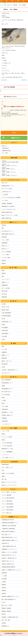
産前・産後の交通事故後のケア (9, 599)
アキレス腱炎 (5, 406)
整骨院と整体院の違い (7, 218)
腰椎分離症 (4, 358)
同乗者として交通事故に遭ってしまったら (11, 569)
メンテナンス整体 (6, 257)
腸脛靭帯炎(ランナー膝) (7, 448)
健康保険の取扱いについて (8, 185)
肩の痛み (4, 304)
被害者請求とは (5, 626)
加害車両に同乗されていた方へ (9, 555)
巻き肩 (3, 318)
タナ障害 (4, 400)
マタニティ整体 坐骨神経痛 (8, 498)
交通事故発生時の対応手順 (8, 519)
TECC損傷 (4, 336)
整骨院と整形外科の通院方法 (8, 531)
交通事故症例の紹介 (6, 150)
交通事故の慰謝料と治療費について (10, 540)
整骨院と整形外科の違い (7, 212)
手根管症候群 (5, 330)
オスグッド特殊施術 (6, 251)
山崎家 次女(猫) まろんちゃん (9, 175)
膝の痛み (4, 614)
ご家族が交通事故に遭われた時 (9, 546)
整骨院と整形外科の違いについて (9, 537)
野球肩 (3, 434)
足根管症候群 (5, 409)
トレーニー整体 (5, 254)
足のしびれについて (6, 372)
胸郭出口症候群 (5, 309)
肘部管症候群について (7, 321)
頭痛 (3, 276)
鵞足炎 (3, 397)
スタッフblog (5, 152)
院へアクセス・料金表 (7, 188)
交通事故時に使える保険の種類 (9, 525)
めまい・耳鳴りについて (7, 467)
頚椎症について (5, 282)
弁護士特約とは (5, 543)
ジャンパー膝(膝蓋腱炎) (7, 451)
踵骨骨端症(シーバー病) (7, 412)
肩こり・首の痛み (6, 288)
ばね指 (3, 339)
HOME (14, 132)
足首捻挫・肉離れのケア (7, 415)
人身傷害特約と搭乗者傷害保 (8, 528)
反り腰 (3, 367)
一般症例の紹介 (5, 148)
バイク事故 (4, 575)
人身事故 (4, 581)
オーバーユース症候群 (7, 436)
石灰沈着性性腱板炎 (6, 315)
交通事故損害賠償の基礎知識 (8, 566)
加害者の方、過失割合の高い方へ (9, 558)
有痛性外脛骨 (5, 421)
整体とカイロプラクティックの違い (10, 215)
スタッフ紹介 (5, 200)
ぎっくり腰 (4, 349)
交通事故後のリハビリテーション (9, 549)
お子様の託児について (7, 191)
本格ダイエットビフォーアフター (9, 485)
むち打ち (4, 602)
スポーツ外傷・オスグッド (8, 457)
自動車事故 (4, 572)
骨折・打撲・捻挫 (6, 620)
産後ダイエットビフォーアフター (9, 482)
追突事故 (4, 593)
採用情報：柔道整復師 (7, 203)
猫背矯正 (4, 263)
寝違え (3, 270)
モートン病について (6, 424)
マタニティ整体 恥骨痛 (7, 501)
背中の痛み (4, 294)
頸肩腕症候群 (5, 285)
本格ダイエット (5, 248)
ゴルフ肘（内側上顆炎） (7, 442)
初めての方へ (5, 182)
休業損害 (4, 623)
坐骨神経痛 (4, 237)
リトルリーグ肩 (5, 431)
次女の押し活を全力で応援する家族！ (10, 162)
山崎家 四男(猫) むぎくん (8, 168)
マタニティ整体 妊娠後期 (7, 506)
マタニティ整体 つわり (7, 512)
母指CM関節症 (5, 333)
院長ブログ (15, 138)
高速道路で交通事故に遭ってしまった (10, 596)
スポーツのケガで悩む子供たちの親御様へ (11, 197)
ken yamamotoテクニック (7, 231)
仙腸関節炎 (4, 352)
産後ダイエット (5, 245)
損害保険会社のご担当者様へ (8, 206)
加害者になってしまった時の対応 (9, 552)
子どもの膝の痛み (6, 394)
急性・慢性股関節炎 (6, 379)
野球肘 (3, 439)
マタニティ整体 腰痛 (6, 495)
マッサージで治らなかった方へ (9, 209)
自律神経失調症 (5, 464)
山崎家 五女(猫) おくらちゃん (9, 165)
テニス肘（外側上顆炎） (7, 445)
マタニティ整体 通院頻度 (7, 503)
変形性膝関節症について (7, 388)
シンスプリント (5, 454)
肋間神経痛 (4, 297)
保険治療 (4, 225)
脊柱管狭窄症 (5, 364)
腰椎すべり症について (7, 361)
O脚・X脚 (4, 479)
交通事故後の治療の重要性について (10, 522)
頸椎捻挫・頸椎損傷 (6, 608)
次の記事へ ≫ (24, 79)
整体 (3, 228)
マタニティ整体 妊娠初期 (7, 509)
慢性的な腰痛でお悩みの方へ (8, 234)
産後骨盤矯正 (5, 242)
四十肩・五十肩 (5, 306)
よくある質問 (5, 194)
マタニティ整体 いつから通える (9, 492)
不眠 (3, 470)
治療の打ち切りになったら (8, 561)
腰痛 (3, 346)
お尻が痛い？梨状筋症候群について (10, 369)
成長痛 (3, 476)
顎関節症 (4, 273)
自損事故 (4, 587)
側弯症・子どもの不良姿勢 (8, 473)
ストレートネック (6, 279)
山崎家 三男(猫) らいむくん (9, 171)
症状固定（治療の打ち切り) (8, 564)
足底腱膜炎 (4, 418)
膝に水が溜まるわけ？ (7, 391)
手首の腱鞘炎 (5, 327)
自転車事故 (4, 578)
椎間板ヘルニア (5, 355)
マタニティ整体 (5, 239)
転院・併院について (6, 534)
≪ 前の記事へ (4, 79)
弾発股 (3, 385)
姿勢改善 (4, 260)
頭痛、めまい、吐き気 (7, 605)
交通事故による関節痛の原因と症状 (10, 617)
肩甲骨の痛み (5, 291)
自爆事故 (4, 590)
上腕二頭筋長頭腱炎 (6, 312)
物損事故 (4, 584)
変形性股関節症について (7, 382)
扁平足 (3, 403)
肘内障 (3, 324)
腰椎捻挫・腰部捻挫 (6, 611)
